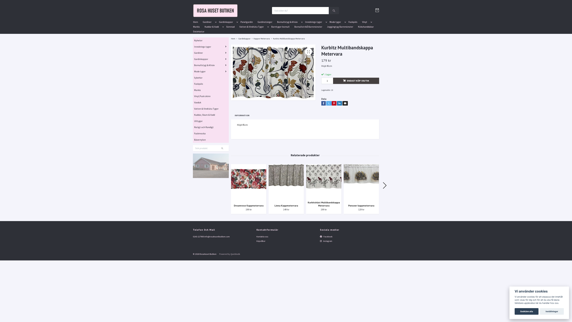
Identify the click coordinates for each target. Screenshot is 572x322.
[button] (215, 40)
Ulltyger (198, 138)
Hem (195, 39)
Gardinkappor (226, 39)
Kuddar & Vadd (212, 44)
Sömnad (230, 44)
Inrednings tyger (313, 39)
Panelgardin (246, 39)
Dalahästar (198, 48)
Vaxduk (197, 119)
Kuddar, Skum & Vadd (204, 132)
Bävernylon (200, 157)
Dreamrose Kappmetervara (249, 223)
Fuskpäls (352, 39)
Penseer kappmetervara (361, 223)
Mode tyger (335, 39)
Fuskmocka (200, 150)
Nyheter (198, 57)
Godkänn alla (526, 311)
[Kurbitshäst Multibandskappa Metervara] (323, 199)
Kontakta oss (262, 254)
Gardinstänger (265, 39)
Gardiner (207, 39)
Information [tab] (242, 133)
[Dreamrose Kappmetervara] (248, 200)
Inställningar (552, 311)
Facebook (327, 254)
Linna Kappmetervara (286, 223)
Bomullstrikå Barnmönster (308, 44)
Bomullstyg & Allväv (287, 39)
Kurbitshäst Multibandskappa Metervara (324, 221)
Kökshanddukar (366, 44)
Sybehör (198, 95)
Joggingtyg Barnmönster (340, 44)
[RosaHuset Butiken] (245, 19)
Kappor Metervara (262, 56)
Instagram (327, 258)
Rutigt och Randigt (204, 144)
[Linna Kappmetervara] (286, 200)
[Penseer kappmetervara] (361, 200)
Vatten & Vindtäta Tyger (251, 44)
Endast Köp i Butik (358, 98)
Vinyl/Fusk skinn (202, 113)
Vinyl (364, 39)
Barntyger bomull (280, 44)
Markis (196, 44)
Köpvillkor (261, 258)
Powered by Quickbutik (229, 271)
